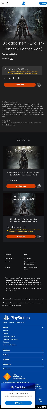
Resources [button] (7, 364)
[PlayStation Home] (23, 3)
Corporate (6, 342)
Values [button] (5, 355)
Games (11, 323)
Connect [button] (6, 369)
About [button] (5, 328)
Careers (5, 333)
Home (5, 323)
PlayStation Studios (9, 336)
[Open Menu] (2, 3)
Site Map (40, 400)
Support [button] (6, 359)
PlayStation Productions (10, 339)
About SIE (6, 331)
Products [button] (6, 350)
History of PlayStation (10, 345)
